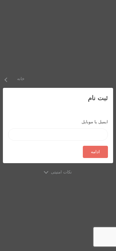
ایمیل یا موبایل (95, 121)
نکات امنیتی (61, 172)
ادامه (95, 151)
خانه (20, 78)
